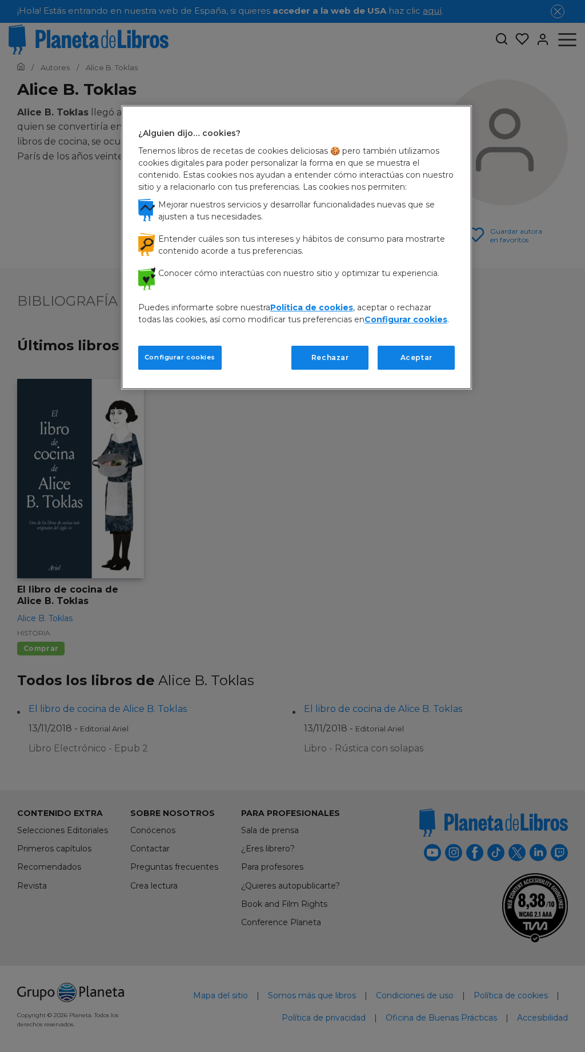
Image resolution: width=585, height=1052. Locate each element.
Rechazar (330, 357)
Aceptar (416, 357)
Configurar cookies (180, 357)
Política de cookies (311, 307)
